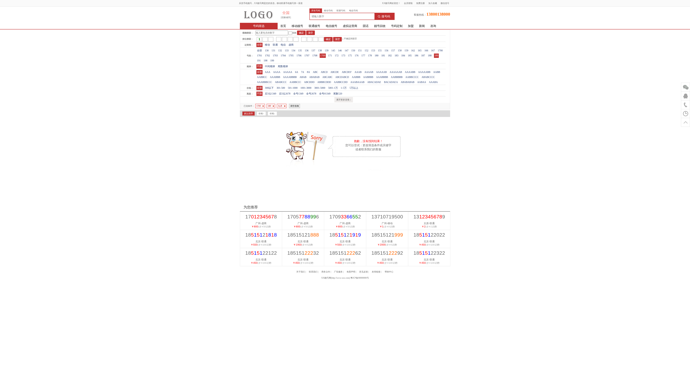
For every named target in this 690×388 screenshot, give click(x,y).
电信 (283, 44)
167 (433, 50)
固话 (366, 25)
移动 (267, 44)
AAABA (433, 82)
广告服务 (338, 272)
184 (403, 55)
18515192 (387, 253)
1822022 (429, 235)
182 (390, 55)
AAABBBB (382, 77)
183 (396, 55)
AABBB (356, 77)
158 (400, 50)
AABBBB (368, 77)
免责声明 (351, 272)
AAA (267, 72)
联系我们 (313, 272)
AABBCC (262, 77)
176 (356, 55)
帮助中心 (389, 272)
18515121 (303, 235)
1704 (283, 55)
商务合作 (325, 272)
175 (350, 55)
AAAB (358, 72)
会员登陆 (408, 3)
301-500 (281, 88)
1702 (267, 55)
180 (376, 55)
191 (259, 60)
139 (326, 50)
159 (406, 50)
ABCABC (327, 77)
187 (423, 55)
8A (308, 72)
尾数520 (337, 93)
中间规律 (270, 66)
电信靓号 (331, 25)
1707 (306, 55)
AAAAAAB (396, 72)
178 (370, 55)
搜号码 (385, 16)
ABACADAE (374, 82)
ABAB (303, 77)
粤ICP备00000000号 (359, 278)
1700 (440, 50)
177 (363, 55)
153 (373, 50)
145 (333, 50)
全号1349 (298, 93)
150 (353, 50)
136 (307, 50)
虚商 (291, 44)
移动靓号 (297, 25)
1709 (322, 55)
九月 (280, 106)
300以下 (269, 88)
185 (410, 55)
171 (330, 55)
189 (436, 55)
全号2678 (311, 93)
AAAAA (287, 72)
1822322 (429, 253)
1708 (314, 55)
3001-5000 (319, 88)
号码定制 (396, 25)
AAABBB (275, 77)
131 (273, 50)
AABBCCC (295, 82)
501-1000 (293, 88)
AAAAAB (381, 72)
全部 (259, 44)
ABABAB (314, 77)
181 (383, 55)
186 (416, 55)
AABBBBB (396, 77)
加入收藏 (432, 3)
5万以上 (353, 88)
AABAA (421, 82)
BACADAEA (391, 82)
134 (293, 50)
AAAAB (368, 72)
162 (413, 50)
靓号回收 (380, 25)
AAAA (276, 72)
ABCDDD (309, 82)
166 (426, 50)
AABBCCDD (341, 82)
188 (430, 55)
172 (337, 55)
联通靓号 (314, 25)
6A (296, 72)
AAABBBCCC (264, 82)
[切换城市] (286, 17)
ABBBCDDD (324, 82)
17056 (303, 216)
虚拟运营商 (350, 25)
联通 (275, 44)
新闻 (422, 25)
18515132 (303, 253)
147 (346, 50)
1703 (275, 55)
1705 (291, 55)
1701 (259, 55)
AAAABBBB (290, 77)
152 (366, 50)
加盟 (411, 25)
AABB (436, 72)
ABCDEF (347, 72)
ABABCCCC (428, 77)
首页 (283, 25)
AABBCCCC (412, 77)
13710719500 (387, 216)
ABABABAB (407, 82)
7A (302, 72)
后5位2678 (284, 93)
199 (272, 60)
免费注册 (420, 3)
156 (386, 50)
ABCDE (334, 72)
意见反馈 (363, 272)
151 (360, 50)
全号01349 (324, 93)
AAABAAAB (357, 82)
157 (393, 50)
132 (280, 50)
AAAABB (410, 72)
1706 (299, 55)
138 (320, 50)
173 (343, 55)
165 (420, 50)
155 (380, 50)
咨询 (433, 25)
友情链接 (376, 272)
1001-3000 (305, 88)
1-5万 (344, 88)
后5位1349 (270, 93)
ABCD (324, 72)
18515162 (345, 253)
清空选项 (294, 106)
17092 (345, 216)
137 (313, 50)
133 (287, 50)
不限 (259, 66)
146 (340, 50)
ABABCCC (281, 82)
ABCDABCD (342, 77)
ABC (315, 72)
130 (267, 50)
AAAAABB (424, 72)
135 (300, 50)
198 (265, 60)
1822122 (261, 253)
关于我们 (300, 272)
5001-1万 (333, 88)
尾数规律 (283, 66)
